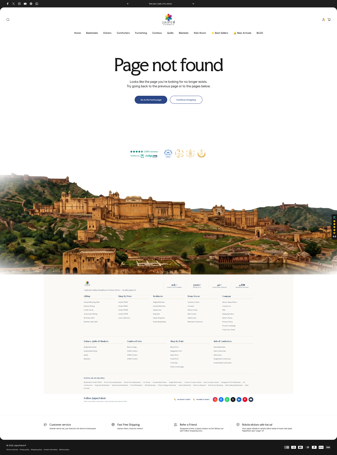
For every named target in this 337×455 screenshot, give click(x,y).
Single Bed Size (158, 302)
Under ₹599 (123, 302)
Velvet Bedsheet (185, 385)
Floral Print (174, 359)
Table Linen (192, 318)
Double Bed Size (159, 306)
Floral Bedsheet (136, 385)
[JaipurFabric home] (87, 283)
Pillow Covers (193, 310)
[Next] (193, 3)
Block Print (174, 347)
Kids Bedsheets (219, 347)
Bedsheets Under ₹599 (93, 382)
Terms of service (12, 449)
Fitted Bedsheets (159, 322)
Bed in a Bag (132, 347)
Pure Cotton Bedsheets (113, 382)
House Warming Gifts (92, 302)
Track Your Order (228, 330)
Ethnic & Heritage (177, 367)
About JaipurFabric (229, 302)
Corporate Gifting (90, 314)
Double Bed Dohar (90, 351)
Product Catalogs (229, 326)
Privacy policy (24, 449)
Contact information (51, 449)
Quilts (86, 355)
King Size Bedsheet (102, 385)
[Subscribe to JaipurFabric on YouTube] (251, 399)
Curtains (191, 306)
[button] (334, 227)
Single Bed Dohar (90, 347)
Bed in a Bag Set (199, 385)
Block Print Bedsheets (132, 382)
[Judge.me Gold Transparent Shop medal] (179, 153)
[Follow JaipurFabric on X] (233, 399)
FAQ (223, 310)
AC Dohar (146, 382)
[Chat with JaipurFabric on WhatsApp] (227, 399)
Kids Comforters (220, 351)
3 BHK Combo (132, 355)
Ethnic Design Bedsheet (167, 385)
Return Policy (227, 318)
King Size (156, 314)
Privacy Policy (227, 322)
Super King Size (159, 318)
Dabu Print (174, 355)
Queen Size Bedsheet (120, 385)
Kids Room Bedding (215, 385)
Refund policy (64, 449)
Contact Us (226, 306)
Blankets (87, 359)
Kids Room (218, 355)
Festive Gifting (89, 306)
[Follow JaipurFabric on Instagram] (215, 399)
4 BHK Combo (132, 359)
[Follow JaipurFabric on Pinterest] (245, 399)
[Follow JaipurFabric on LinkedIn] (239, 399)
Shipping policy (36, 449)
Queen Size (157, 310)
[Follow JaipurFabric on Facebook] (221, 399)
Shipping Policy (228, 314)
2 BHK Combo (132, 351)
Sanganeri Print (176, 351)
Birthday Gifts (89, 318)
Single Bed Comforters (222, 359)
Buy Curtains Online (211, 382)
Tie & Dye (173, 363)
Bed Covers (192, 314)
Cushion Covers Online (192, 382)
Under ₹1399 (123, 310)
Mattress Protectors (195, 322)
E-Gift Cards (88, 310)
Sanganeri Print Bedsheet (231, 382)
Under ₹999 (123, 306)
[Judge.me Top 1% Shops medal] (201, 153)
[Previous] (128, 3)
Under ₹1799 (123, 314)
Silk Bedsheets (150, 385)
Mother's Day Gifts (91, 322)
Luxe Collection (124, 318)
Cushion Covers (193, 302)
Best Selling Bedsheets (234, 385)
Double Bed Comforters (223, 363)
